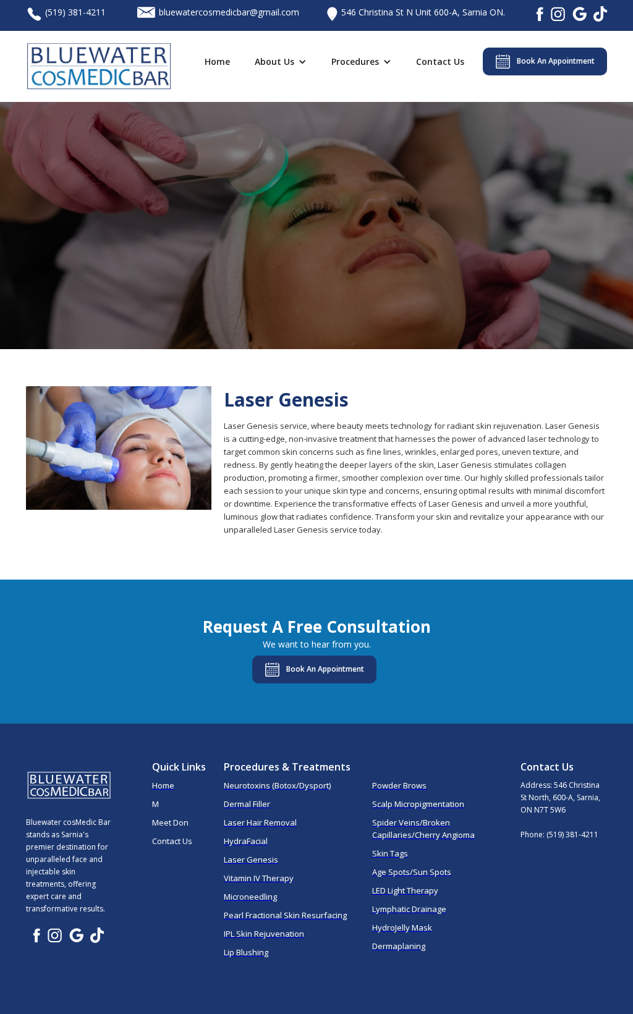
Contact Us (440, 61)
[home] (99, 66)
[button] (284, 61)
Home (217, 61)
